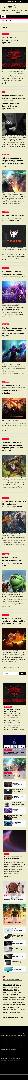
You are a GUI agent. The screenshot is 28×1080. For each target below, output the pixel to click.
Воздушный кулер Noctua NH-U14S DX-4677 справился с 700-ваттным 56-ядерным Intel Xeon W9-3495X (14, 898)
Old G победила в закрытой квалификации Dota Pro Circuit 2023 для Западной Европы (17, 823)
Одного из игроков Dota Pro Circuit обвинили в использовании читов (14, 504)
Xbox (4, 92)
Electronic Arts (8, 987)
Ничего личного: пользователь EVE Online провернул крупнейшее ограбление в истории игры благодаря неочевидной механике (13, 922)
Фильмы (5, 1012)
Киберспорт (6, 34)
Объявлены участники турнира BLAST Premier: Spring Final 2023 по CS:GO (18, 784)
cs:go (14, 982)
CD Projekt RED (17, 979)
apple (5, 979)
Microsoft (17, 987)
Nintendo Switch (8, 989)
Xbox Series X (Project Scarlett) (12, 1007)
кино (18, 1012)
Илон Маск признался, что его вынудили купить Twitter (18, 929)
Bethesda (10, 979)
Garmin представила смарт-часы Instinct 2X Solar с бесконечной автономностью (17, 942)
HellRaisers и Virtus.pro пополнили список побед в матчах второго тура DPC (13, 274)
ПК (7, 1009)
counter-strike (8, 982)
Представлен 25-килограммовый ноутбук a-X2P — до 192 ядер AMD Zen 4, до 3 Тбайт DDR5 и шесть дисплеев (17, 962)
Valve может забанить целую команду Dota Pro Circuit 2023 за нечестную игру (12, 776)
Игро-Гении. (14, 7)
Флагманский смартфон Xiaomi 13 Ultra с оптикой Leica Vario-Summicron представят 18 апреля (17, 955)
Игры (4, 1009)
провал (21, 1017)
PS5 (9, 994)
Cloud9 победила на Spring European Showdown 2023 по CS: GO (14, 753)
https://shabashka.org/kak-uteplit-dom (12, 667)
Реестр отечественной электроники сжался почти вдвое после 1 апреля (17, 968)
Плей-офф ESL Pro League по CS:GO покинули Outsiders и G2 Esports (18, 816)
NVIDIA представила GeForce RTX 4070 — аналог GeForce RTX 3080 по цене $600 (17, 936)
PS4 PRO (5, 994)
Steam (22, 999)
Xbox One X (22, 1004)
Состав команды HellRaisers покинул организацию (10, 40)
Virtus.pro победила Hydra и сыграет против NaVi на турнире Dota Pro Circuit (13, 218)
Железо (7, 854)
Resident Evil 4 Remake (18, 997)
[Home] (3, 16)
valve (18, 1002)
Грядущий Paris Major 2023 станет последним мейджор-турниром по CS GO (18, 797)
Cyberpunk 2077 (7, 984)
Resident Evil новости (9, 999)
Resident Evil (14, 994)
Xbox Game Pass (7, 1004)
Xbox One (15, 1004)
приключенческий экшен (10, 1017)
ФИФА (15, 1009)
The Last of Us (7, 1002)
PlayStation (6, 992)
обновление (7, 1015)
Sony (18, 999)
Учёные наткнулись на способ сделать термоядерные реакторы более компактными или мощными (13, 857)
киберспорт (12, 1012)
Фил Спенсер (21, 1009)
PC (18, 989)
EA (20, 984)
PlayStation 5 (15, 992)
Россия (11, 1009)
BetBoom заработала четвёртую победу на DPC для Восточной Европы (13, 621)
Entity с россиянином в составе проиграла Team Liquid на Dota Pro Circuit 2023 (17, 803)
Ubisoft (14, 1002)
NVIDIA (15, 989)
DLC (14, 984)
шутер (5, 1020)
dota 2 (17, 984)
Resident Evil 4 (7, 997)
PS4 (20, 992)
